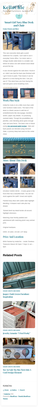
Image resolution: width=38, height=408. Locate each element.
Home (6, 390)
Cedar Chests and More (11, 29)
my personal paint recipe (17, 126)
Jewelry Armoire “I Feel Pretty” (16, 333)
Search (22, 390)
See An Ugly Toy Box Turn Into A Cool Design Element (17, 371)
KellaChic (7, 394)
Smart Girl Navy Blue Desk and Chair (19, 24)
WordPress (13, 396)
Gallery (14, 390)
